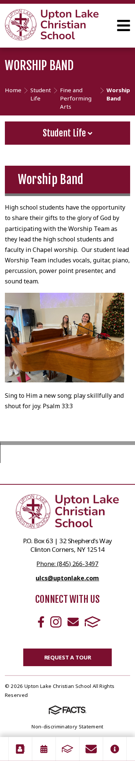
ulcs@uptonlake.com (67, 578)
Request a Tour (67, 657)
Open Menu (123, 25)
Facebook (41, 622)
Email (73, 622)
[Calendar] (44, 749)
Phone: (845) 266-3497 (67, 564)
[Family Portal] (67, 749)
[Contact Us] (91, 749)
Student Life (65, 133)
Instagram (55, 622)
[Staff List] (20, 749)
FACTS (93, 622)
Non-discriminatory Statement (67, 726)
